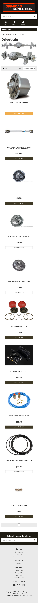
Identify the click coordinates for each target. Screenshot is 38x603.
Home (5, 34)
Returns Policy (19, 575)
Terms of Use (19, 570)
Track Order (19, 554)
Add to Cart (18, 158)
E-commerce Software (17, 597)
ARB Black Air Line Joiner (19, 505)
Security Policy (19, 578)
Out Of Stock (19, 248)
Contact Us (19, 563)
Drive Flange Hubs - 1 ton (18, 326)
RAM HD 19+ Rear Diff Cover (19, 192)
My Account (19, 552)
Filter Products (7, 29)
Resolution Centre (19, 557)
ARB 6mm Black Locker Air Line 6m (19, 461)
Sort (20, 68)
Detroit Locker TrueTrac (19, 102)
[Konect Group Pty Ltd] (19, 7)
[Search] (35, 16)
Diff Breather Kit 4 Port (19, 371)
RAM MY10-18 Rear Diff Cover (19, 237)
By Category (12, 34)
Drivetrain (21, 34)
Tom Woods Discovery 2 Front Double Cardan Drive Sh (19, 148)
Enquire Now (19, 113)
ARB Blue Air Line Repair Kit (19, 416)
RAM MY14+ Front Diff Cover (19, 281)
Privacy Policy (19, 573)
